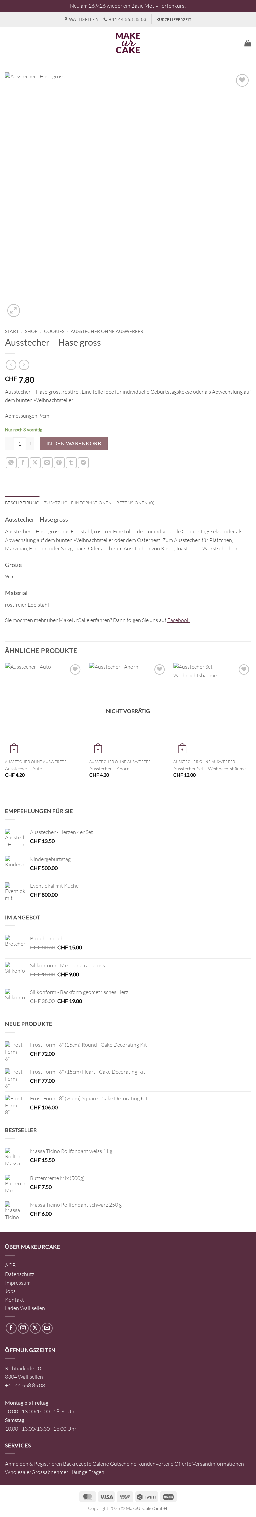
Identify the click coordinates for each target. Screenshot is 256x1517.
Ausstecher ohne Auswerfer (107, 331)
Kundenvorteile (155, 1463)
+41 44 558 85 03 (25, 1385)
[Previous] (5, 729)
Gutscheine (123, 1463)
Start (12, 331)
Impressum (18, 1282)
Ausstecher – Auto (23, 768)
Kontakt (14, 1299)
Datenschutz (19, 1274)
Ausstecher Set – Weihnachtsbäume (209, 768)
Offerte (182, 1463)
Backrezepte (77, 1463)
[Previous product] (24, 365)
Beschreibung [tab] (22, 502)
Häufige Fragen (86, 1472)
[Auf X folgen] (35, 1328)
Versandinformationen (218, 1463)
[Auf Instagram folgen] (23, 1328)
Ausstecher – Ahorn (109, 768)
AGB (10, 1265)
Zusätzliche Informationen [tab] (78, 502)
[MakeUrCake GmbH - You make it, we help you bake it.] (128, 43)
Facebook (178, 620)
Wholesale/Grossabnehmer (36, 1472)
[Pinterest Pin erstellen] (59, 462)
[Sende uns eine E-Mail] (47, 1328)
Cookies (54, 331)
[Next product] (11, 365)
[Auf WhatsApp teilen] (11, 462)
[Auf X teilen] (35, 462)
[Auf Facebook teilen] (23, 462)
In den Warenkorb (73, 443)
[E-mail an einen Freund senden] (47, 462)
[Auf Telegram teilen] (83, 462)
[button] (9, 43)
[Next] (251, 729)
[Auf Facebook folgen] (11, 1328)
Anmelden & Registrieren (33, 1463)
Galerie (100, 1463)
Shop (31, 331)
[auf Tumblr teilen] (71, 462)
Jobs (10, 1291)
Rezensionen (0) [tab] (135, 502)
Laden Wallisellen (25, 1308)
